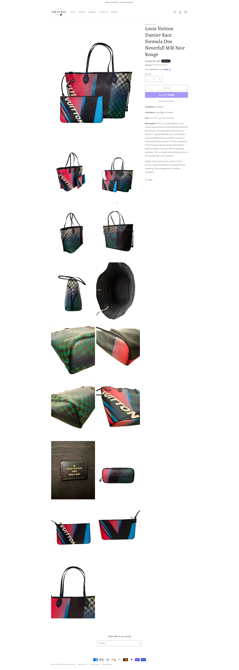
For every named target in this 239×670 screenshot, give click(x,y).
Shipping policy (107, 664)
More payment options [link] (166, 101)
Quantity (148, 74)
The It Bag (59, 664)
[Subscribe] (139, 643)
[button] (175, 12)
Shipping (148, 65)
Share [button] (150, 180)
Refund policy (82, 664)
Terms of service (95, 664)
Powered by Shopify (69, 664)
